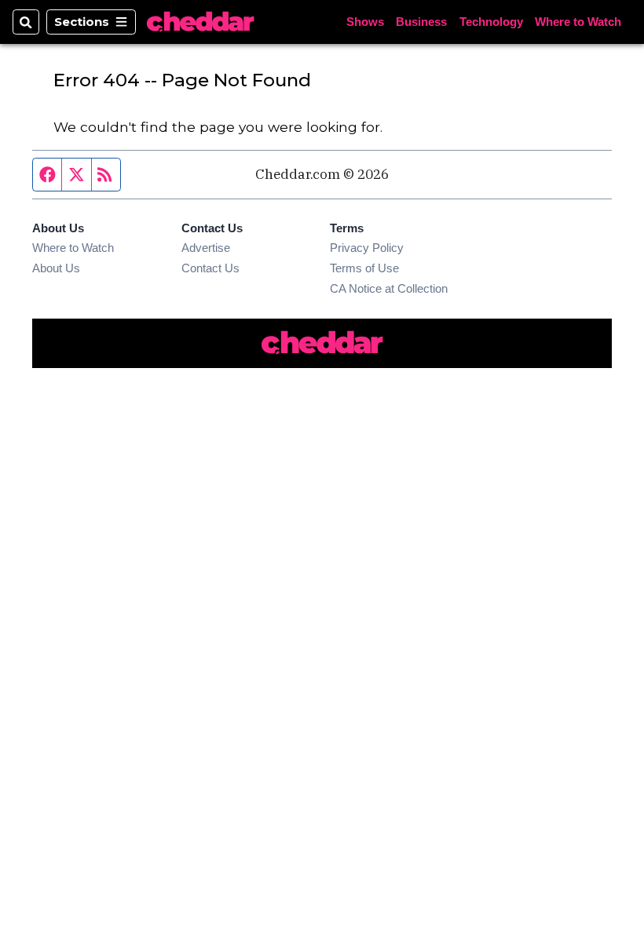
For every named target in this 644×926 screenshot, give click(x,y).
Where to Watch (578, 21)
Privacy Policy (367, 247)
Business (421, 21)
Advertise (205, 247)
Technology (491, 21)
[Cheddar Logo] (200, 22)
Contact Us (210, 268)
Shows (365, 21)
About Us (56, 268)
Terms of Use (364, 268)
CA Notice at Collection (389, 288)
